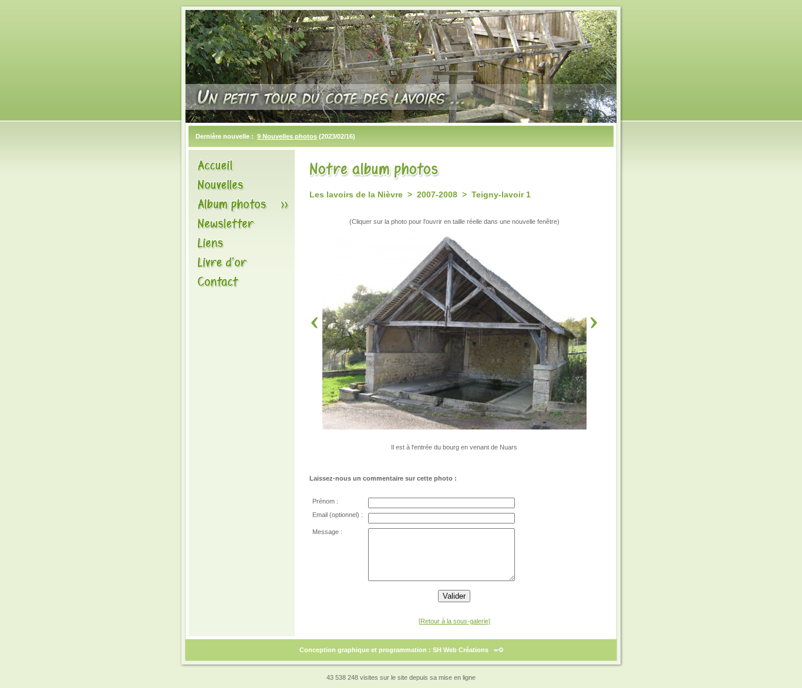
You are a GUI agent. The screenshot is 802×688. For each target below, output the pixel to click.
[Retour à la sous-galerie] (454, 621)
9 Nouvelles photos (287, 136)
